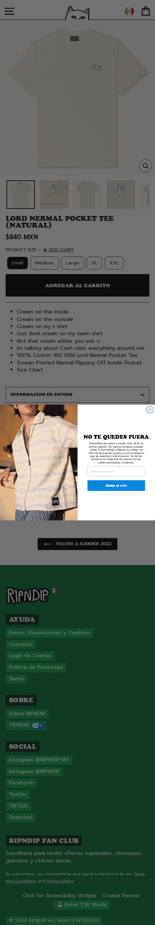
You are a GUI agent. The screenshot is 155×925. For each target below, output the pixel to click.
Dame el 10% (116, 485)
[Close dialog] (149, 409)
